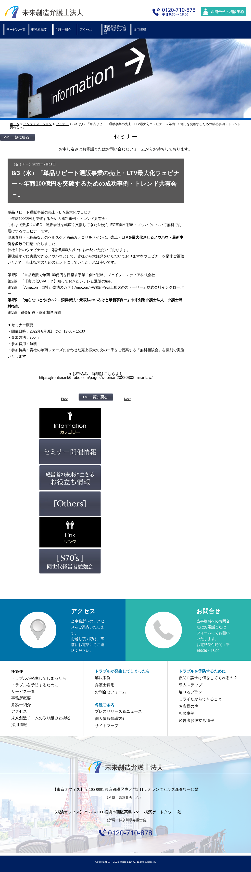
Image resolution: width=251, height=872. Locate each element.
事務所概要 (39, 29)
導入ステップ (190, 685)
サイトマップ (106, 726)
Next (127, 399)
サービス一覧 (15, 29)
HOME (17, 672)
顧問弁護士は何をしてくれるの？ (208, 678)
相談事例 (186, 713)
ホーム (14, 124)
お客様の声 (188, 706)
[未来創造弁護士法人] (125, 767)
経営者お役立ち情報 (196, 720)
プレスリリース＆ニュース (118, 711)
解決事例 (103, 678)
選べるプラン (190, 692)
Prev (64, 399)
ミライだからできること (200, 699)
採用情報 (139, 29)
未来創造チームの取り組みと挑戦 (115, 30)
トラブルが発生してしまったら (38, 678)
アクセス (86, 29)
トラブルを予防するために (34, 685)
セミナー (22, 164)
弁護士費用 (104, 685)
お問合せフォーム (110, 692)
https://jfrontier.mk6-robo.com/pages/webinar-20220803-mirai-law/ (95, 378)
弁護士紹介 (63, 29)
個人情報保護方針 (110, 718)
